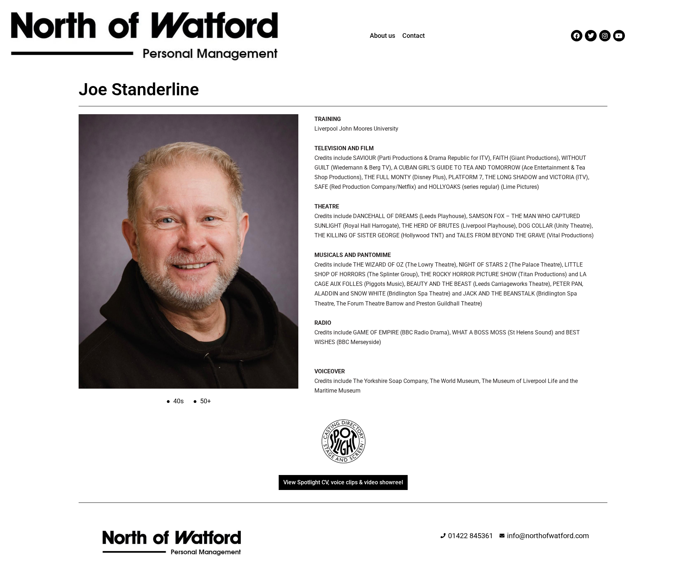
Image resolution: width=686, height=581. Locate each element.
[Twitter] (590, 35)
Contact (413, 35)
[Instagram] (605, 35)
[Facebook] (576, 35)
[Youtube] (619, 35)
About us (382, 35)
